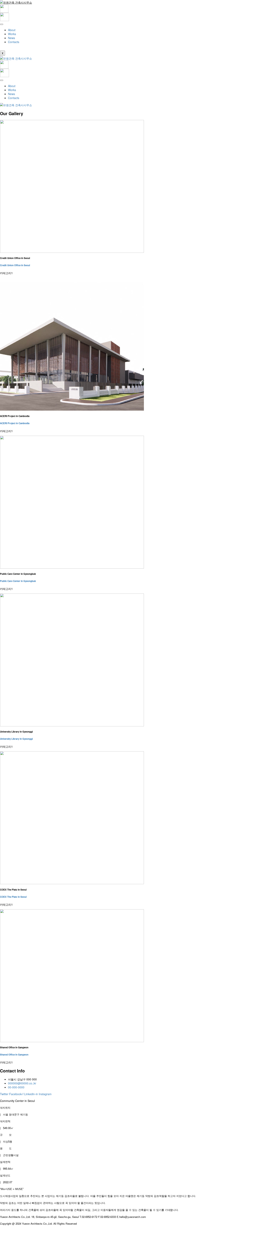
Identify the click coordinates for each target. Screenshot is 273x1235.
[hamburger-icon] (1, 24)
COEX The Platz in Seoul (13, 897)
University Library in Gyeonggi (16, 739)
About (11, 30)
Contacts (13, 42)
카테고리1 (6, 273)
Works (12, 34)
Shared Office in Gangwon (14, 1054)
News (11, 38)
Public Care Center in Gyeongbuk (18, 581)
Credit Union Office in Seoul (15, 265)
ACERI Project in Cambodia (14, 423)
